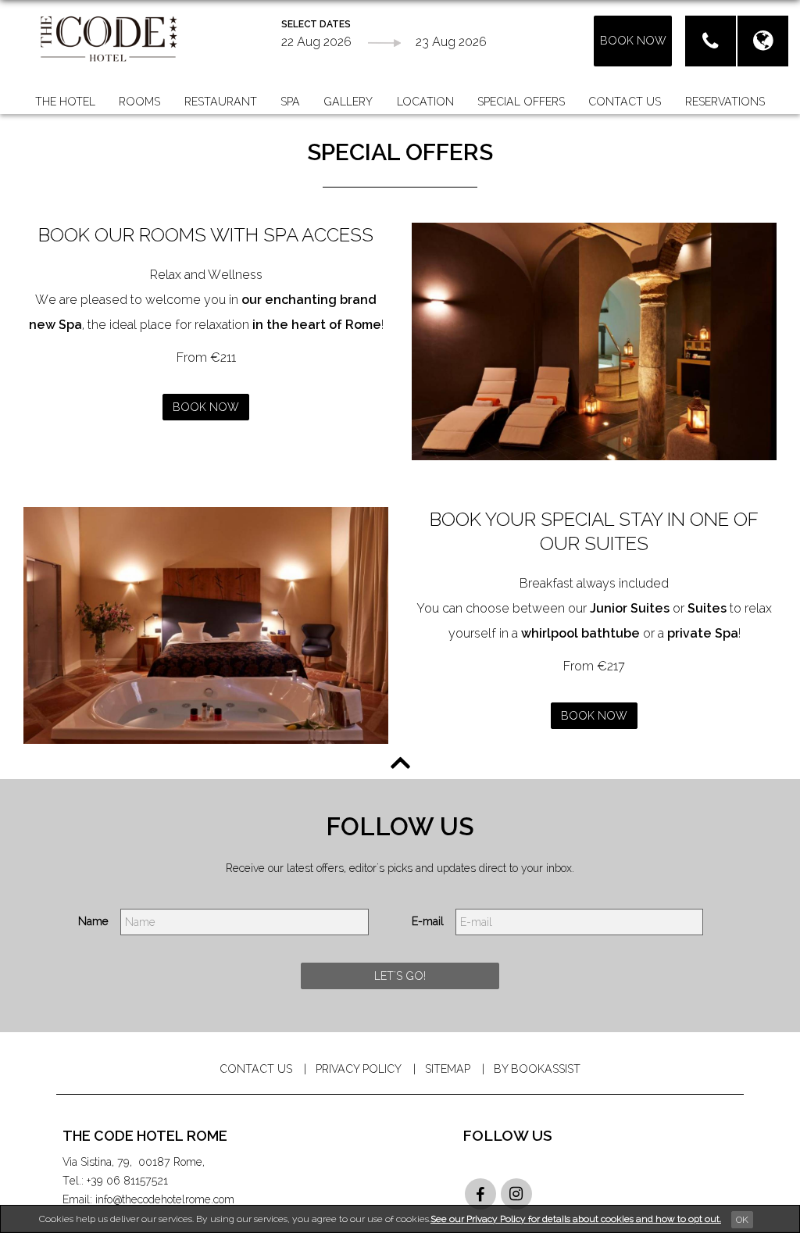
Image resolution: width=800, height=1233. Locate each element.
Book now (206, 407)
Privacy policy (359, 1069)
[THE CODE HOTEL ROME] (108, 37)
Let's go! (400, 976)
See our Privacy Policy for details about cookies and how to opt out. (575, 1218)
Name (93, 921)
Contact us (256, 1069)
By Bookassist (537, 1069)
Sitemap (447, 1069)
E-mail (428, 921)
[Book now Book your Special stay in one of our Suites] (205, 626)
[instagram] (516, 1194)
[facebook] (480, 1194)
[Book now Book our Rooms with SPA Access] (594, 341)
